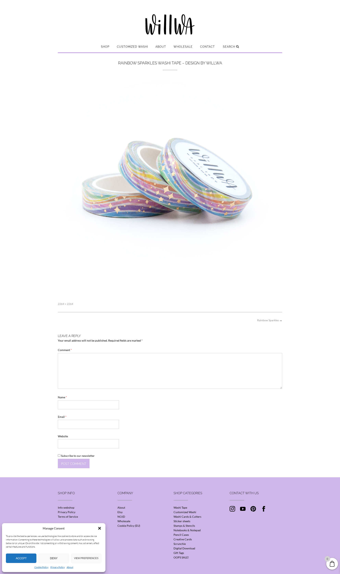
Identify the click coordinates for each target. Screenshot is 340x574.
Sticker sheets (182, 521)
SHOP (105, 46)
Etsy (120, 512)
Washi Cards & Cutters (187, 516)
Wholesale (183, 46)
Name (62, 397)
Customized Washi (132, 46)
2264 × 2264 (65, 304)
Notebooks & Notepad (187, 530)
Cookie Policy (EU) (128, 525)
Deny (53, 558)
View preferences (86, 558)
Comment (65, 350)
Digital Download (184, 548)
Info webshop (66, 507)
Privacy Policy (57, 567)
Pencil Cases (181, 534)
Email (62, 416)
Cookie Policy (41, 567)
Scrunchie (180, 543)
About (70, 567)
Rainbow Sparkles (269, 320)
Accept (21, 558)
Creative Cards (183, 539)
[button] (100, 528)
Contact (207, 46)
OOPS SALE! (181, 557)
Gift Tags (179, 552)
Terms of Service (68, 516)
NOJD (121, 516)
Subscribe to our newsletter (77, 455)
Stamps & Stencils (184, 525)
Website (63, 436)
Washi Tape (180, 507)
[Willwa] (170, 18)
